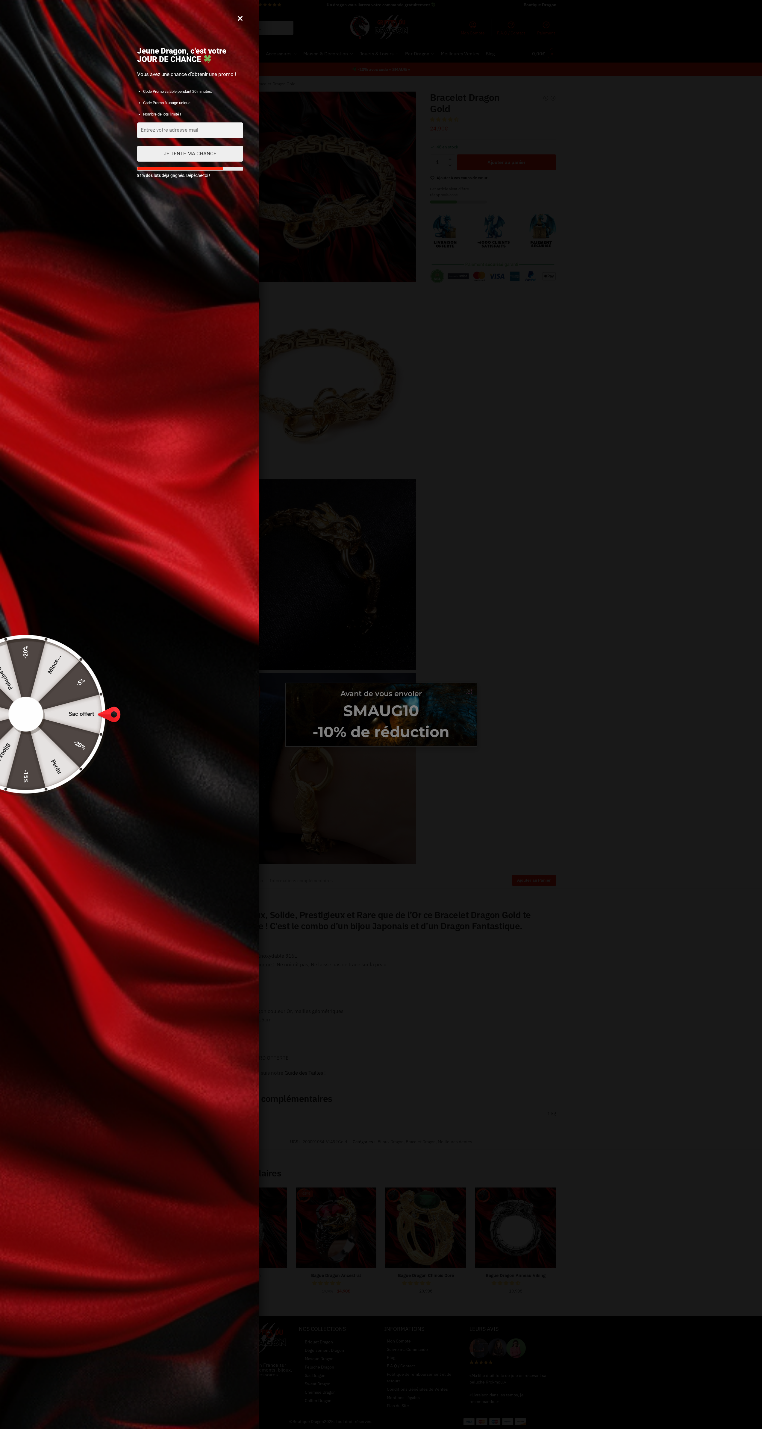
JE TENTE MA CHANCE (190, 154)
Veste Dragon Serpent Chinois (672, 1407)
